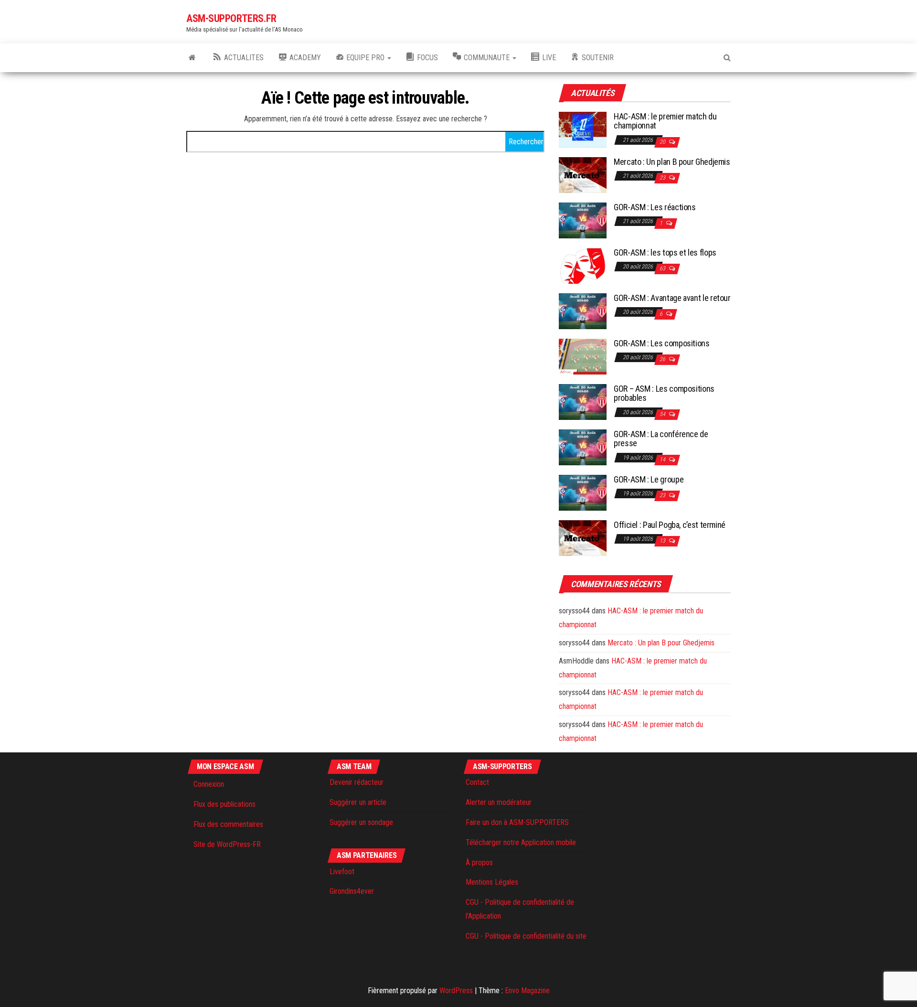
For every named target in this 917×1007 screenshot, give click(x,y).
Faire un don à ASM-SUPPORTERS (517, 822)
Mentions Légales (492, 882)
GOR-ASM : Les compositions (662, 343)
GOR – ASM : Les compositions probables (664, 393)
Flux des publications (224, 804)
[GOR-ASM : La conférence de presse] (583, 446)
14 (663, 459)
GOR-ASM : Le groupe (648, 479)
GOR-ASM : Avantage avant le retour (672, 298)
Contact (477, 782)
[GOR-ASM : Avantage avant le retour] (583, 310)
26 (663, 359)
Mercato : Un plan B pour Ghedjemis (672, 162)
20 (663, 142)
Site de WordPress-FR (227, 844)
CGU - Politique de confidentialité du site (526, 936)
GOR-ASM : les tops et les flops (665, 252)
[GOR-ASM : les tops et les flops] (583, 264)
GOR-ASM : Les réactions (655, 207)
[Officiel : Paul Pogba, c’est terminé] (583, 537)
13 (663, 540)
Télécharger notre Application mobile (521, 842)
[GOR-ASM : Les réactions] (583, 219)
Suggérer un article (358, 802)
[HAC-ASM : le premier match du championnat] (583, 128)
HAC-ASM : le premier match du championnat (665, 121)
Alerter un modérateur (499, 802)
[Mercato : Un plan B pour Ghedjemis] (583, 174)
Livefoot (342, 871)
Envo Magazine (527, 990)
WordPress (456, 990)
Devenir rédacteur (357, 782)
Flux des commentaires (228, 824)
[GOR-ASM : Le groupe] (583, 491)
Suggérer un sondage (361, 822)
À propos (479, 862)
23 (663, 177)
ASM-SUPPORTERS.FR (231, 18)
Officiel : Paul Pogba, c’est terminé (669, 525)
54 (663, 414)
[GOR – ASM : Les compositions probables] (583, 401)
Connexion (208, 784)
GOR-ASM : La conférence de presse (661, 439)
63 (663, 268)
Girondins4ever (352, 891)
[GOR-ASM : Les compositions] (583, 355)
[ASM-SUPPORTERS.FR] (192, 57)
